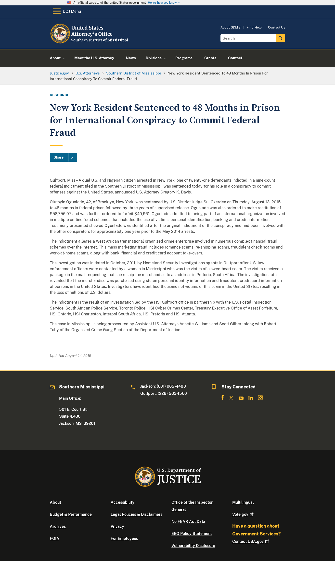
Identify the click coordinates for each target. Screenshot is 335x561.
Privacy (117, 526)
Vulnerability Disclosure (193, 545)
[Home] (89, 42)
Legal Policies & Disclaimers (136, 514)
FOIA (54, 538)
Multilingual (243, 502)
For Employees (124, 538)
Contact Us (276, 27)
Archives (58, 526)
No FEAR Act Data (188, 521)
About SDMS (230, 27)
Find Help (254, 27)
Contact (248, 541)
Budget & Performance (71, 514)
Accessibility (122, 502)
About (55, 502)
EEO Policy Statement (191, 533)
